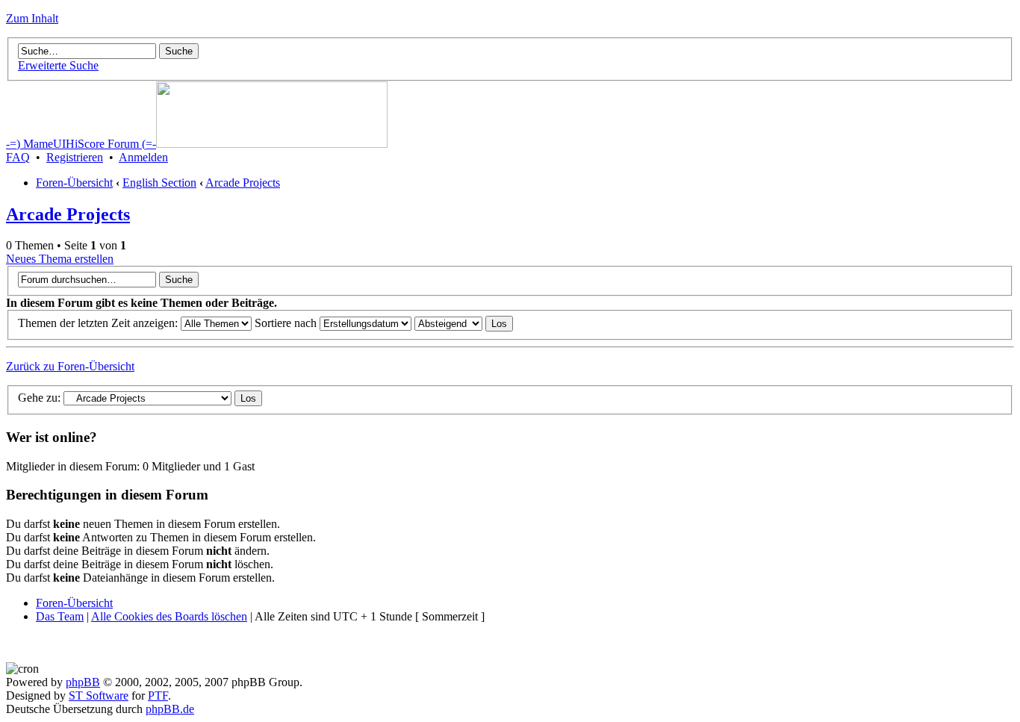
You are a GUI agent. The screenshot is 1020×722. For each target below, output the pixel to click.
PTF (158, 695)
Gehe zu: (39, 397)
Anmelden (143, 157)
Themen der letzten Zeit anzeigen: (99, 323)
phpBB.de (170, 709)
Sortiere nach (287, 323)
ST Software (98, 695)
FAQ (18, 157)
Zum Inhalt (32, 18)
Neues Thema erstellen (59, 258)
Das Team (60, 616)
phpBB (83, 682)
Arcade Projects (242, 182)
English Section (159, 182)
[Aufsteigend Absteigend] (463, 323)
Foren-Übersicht (74, 182)
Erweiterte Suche (58, 65)
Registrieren (74, 157)
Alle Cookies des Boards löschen (169, 616)
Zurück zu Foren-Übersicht (70, 366)
